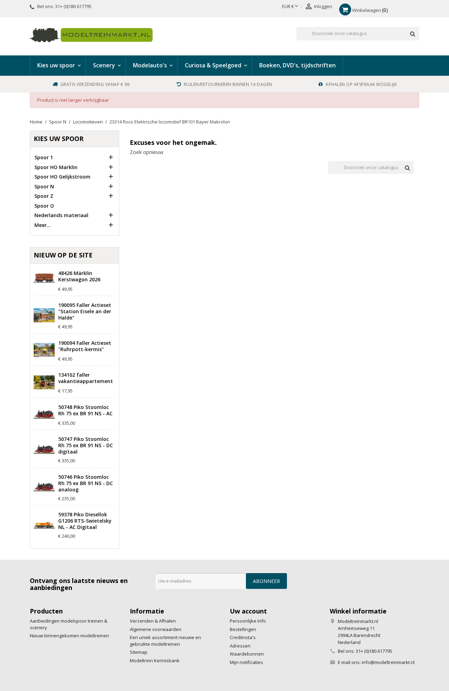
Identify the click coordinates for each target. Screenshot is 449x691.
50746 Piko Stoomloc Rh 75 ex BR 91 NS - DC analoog (85, 483)
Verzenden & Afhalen (153, 621)
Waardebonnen (247, 654)
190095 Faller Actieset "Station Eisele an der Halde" (84, 311)
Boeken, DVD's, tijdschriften (297, 65)
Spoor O (44, 205)
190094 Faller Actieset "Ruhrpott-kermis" (84, 346)
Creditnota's (243, 637)
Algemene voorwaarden (155, 629)
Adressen (240, 646)
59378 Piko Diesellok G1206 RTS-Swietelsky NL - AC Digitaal (85, 520)
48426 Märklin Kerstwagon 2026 (79, 276)
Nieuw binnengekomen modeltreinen (69, 635)
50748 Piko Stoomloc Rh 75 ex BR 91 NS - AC (85, 410)
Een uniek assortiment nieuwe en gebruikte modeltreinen (165, 640)
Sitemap (138, 652)
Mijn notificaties (246, 662)
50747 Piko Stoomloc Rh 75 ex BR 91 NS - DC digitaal (85, 445)
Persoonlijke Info (248, 621)
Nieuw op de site (63, 255)
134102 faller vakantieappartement (85, 378)
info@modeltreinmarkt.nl (388, 662)
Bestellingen (243, 629)
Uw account (248, 611)
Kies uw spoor (58, 138)
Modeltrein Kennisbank (155, 660)
